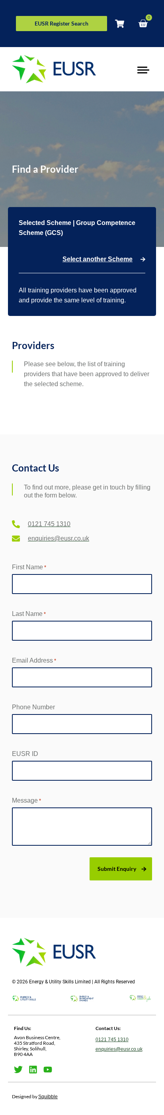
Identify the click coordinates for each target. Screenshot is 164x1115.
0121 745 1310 (112, 1039)
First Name (29, 567)
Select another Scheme (97, 259)
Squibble (48, 1096)
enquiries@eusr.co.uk (119, 1049)
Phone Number (33, 707)
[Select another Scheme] (143, 259)
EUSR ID (25, 753)
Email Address (34, 660)
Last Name (29, 613)
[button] (143, 69)
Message (26, 800)
